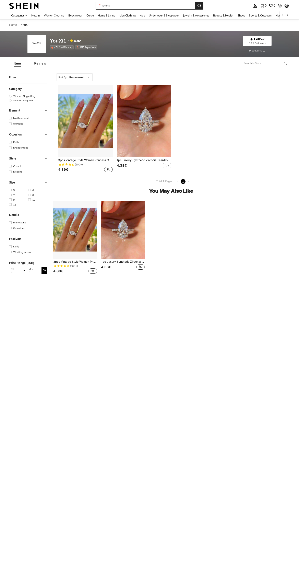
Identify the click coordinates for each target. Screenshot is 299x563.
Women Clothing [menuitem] (54, 15)
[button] (279, 5)
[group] (28, 96)
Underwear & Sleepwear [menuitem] (164, 15)
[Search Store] (285, 63)
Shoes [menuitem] (241, 15)
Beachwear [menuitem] (75, 15)
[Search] (199, 6)
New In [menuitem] (35, 15)
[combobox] (74, 77)
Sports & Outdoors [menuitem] (260, 15)
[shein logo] (24, 5)
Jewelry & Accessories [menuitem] (196, 15)
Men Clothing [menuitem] (127, 15)
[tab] (17, 63)
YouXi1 (58, 41)
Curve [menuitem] (90, 15)
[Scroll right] (287, 15)
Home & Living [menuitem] (106, 15)
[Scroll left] (282, 15)
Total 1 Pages (164, 181)
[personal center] (255, 5)
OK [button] (44, 270)
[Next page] (188, 181)
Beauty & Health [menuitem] (223, 15)
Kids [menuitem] (142, 15)
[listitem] (62, 47)
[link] (263, 5)
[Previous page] (178, 181)
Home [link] (13, 24)
